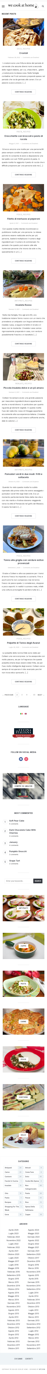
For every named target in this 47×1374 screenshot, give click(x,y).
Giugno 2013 (13, 1313)
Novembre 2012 (33, 1324)
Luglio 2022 (13, 1244)
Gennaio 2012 (33, 1341)
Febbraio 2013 (13, 1320)
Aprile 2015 (33, 1279)
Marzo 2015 (13, 1282)
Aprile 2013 (13, 1317)
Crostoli (23, 53)
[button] (3, 6)
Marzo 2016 (33, 1268)
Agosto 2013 (13, 1310)
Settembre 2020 (33, 1254)
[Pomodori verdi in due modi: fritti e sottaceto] (23, 453)
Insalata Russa (23, 305)
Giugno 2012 (13, 1334)
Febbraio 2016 (13, 1272)
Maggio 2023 (33, 1233)
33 (34, 695)
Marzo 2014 (13, 1299)
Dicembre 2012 (13, 1324)
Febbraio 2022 (13, 1247)
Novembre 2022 (14, 1240)
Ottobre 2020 (13, 1254)
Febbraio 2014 (33, 1299)
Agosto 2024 (33, 1230)
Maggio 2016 (13, 1268)
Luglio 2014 (33, 1293)
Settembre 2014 (33, 1289)
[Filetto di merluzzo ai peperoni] (23, 197)
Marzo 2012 (33, 1338)
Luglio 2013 (33, 1310)
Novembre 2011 (33, 1345)
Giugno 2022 (33, 1244)
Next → (41, 695)
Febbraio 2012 (13, 1341)
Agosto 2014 (13, 1293)
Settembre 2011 (33, 1348)
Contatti (29, 1359)
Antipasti (19, 301)
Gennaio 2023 (33, 1237)
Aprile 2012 (13, 1338)
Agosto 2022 (33, 1240)
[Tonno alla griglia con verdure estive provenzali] (23, 539)
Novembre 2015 (33, 1272)
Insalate (19, 383)
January (13, 842)
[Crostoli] (23, 32)
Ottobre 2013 (33, 1306)
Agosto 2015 (33, 1275)
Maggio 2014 (13, 1296)
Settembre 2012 (33, 1327)
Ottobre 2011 (13, 1348)
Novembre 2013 (13, 1306)
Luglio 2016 (13, 1265)
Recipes (26, 49)
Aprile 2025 (13, 1230)
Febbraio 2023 (13, 1237)
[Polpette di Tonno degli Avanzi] (23, 622)
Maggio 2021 (33, 1247)
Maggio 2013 (33, 1313)
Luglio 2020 (14, 1258)
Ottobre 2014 (13, 1289)
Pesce (19, 214)
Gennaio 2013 (33, 1320)
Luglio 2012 (33, 1331)
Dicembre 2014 (13, 1285)
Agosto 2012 (13, 1331)
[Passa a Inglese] (26, 713)
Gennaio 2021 (33, 1251)
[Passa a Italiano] (21, 713)
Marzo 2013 (33, 1317)
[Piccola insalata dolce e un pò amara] (23, 367)
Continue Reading (23, 92)
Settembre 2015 (13, 1275)
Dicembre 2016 (33, 1261)
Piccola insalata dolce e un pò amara (24, 387)
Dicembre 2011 (13, 1345)
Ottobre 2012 (13, 1327)
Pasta (19, 132)
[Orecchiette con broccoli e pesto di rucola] (23, 115)
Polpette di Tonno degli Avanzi (23, 642)
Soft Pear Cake (16, 821)
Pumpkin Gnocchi (18, 851)
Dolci (19, 49)
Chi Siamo (18, 1359)
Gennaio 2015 (33, 1282)
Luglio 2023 (13, 1233)
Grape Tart (14, 861)
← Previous (7, 695)
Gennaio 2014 (14, 1303)
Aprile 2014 (33, 1296)
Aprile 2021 (13, 1251)
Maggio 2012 (33, 1334)
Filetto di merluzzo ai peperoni (23, 218)
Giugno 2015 (13, 1279)
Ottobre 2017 (33, 1258)
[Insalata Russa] (23, 284)
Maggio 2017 (13, 1261)
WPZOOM (42, 1369)
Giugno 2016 (33, 1265)
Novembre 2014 (33, 1285)
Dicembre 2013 (33, 1303)
